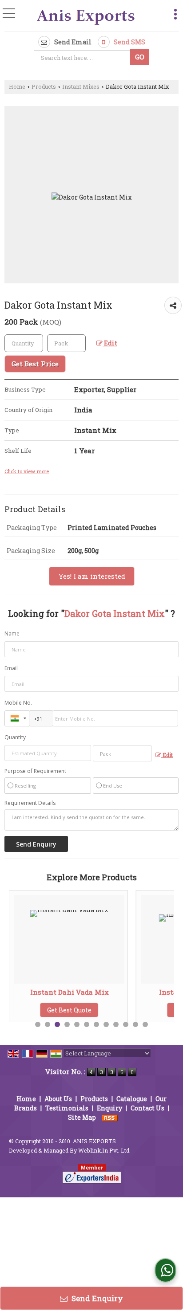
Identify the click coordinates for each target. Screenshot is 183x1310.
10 (125, 1024)
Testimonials (66, 1108)
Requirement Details (30, 803)
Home (17, 86)
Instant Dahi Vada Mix (67, 992)
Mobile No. (18, 702)
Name (12, 633)
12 (145, 1024)
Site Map (82, 1117)
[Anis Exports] (86, 16)
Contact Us (147, 1108)
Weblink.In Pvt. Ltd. (104, 1150)
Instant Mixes (80, 86)
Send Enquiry (96, 1298)
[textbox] (83, 57)
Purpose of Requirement (35, 771)
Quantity (15, 737)
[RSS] (110, 1117)
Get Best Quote (67, 1010)
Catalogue (131, 1098)
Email (11, 668)
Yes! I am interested (91, 576)
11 (135, 1024)
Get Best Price (35, 363)
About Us (58, 1098)
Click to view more (26, 471)
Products (44, 86)
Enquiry (109, 1108)
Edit (110, 343)
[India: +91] (16, 718)
